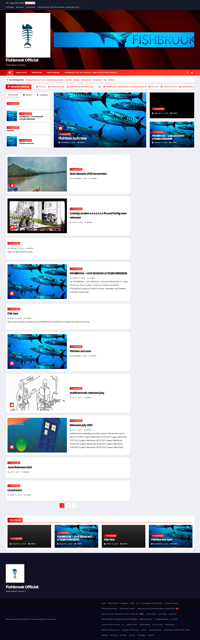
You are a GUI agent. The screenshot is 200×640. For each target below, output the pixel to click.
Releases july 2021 (81, 425)
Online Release (144, 624)
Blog (132, 603)
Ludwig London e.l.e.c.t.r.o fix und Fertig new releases (44, 80)
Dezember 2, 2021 (79, 356)
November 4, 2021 (68, 142)
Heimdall (68, 80)
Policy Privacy (158, 624)
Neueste (14, 95)
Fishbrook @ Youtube (127, 608)
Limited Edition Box (161, 619)
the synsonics (86, 80)
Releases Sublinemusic (131, 630)
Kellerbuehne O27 (146, 619)
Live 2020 (174, 619)
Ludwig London (131, 624)
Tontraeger (141, 635)
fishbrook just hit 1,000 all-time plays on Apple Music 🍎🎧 (59, 7)
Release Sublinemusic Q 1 (111, 630)
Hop (105, 80)
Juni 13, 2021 (77, 222)
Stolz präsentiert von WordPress (18, 619)
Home (104, 603)
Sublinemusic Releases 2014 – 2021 (176, 630)
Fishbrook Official (22, 60)
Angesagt (43, 95)
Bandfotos (124, 603)
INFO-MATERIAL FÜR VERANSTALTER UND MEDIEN (119, 619)
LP (123, 624)
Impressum (20, 7)
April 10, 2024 (16, 318)
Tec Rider (123, 635)
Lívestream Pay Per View (111, 624)
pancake (76, 80)
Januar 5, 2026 (161, 142)
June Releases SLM (20, 467)
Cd (137, 603)
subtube (105, 635)
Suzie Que (113, 635)
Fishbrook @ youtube (109, 608)
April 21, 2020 (16, 495)
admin (82, 142)
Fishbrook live (151, 614)
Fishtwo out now (26, 143)
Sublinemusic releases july (87, 393)
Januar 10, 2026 (161, 113)
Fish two (10, 130)
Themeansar (51, 619)
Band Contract (113, 603)
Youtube (151, 635)
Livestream (15, 490)
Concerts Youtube (171, 603)
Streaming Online (155, 630)
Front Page (10, 7)
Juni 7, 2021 (15, 472)
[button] (188, 72)
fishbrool (112, 80)
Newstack (40, 619)
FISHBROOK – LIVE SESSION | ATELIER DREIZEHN (31, 117)
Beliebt (28, 95)
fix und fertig (97, 80)
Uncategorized (13, 103)
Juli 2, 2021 (77, 430)
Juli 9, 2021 (77, 397)
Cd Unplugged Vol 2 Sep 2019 (151, 603)
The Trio (132, 635)
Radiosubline (30, 7)
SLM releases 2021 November (82, 138)
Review (144, 630)
